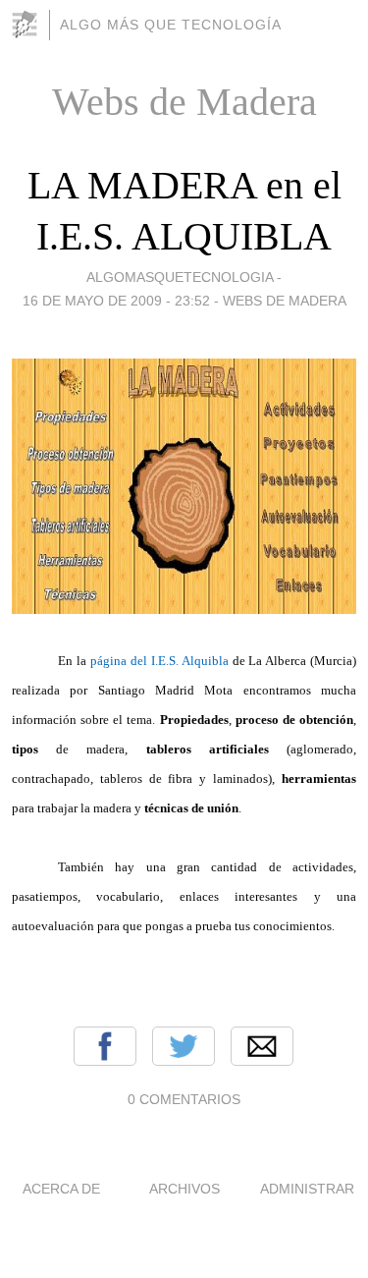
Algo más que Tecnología (171, 24)
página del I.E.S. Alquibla (159, 660)
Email (262, 1046)
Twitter (183, 1046)
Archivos (184, 1188)
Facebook (105, 1046)
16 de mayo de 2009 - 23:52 (116, 300)
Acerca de (61, 1188)
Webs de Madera (284, 300)
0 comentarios (184, 1099)
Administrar (307, 1188)
